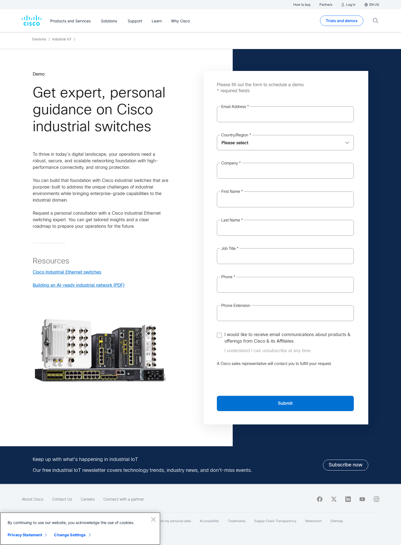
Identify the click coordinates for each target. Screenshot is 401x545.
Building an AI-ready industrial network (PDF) (78, 285)
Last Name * (232, 220)
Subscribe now (346, 465)
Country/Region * (236, 135)
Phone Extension (235, 305)
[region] (80, 528)
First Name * (232, 191)
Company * (231, 163)
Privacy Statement (25, 534)
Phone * (228, 277)
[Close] (153, 519)
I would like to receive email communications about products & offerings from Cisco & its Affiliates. (288, 337)
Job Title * (230, 248)
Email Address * (235, 106)
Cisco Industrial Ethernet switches (67, 272)
